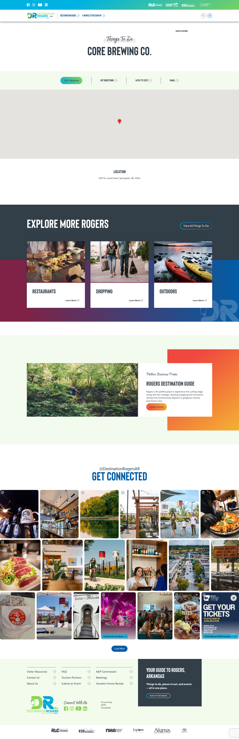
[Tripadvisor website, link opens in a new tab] (184, 730)
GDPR (103, 705)
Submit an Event (71, 683)
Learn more (156, 406)
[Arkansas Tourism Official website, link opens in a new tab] (162, 730)
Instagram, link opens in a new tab (33, 4)
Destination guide (68, 15)
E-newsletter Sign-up (91, 15)
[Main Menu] (209, 15)
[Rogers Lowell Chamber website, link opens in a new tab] (59, 730)
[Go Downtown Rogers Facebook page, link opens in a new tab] (87, 730)
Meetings (101, 677)
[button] (119, 121)
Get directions (107, 80)
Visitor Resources (37, 671)
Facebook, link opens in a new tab (28, 4)
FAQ (64, 671)
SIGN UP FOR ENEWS (158, 696)
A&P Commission (106, 671)
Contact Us (33, 677)
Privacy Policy (106, 702)
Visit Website (71, 80)
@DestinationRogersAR (119, 468)
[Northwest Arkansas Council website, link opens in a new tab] (114, 730)
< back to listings (181, 31)
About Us (32, 683)
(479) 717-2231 (141, 80)
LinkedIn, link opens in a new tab (46, 4)
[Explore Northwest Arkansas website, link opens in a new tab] (138, 730)
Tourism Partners (71, 677)
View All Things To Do (196, 225)
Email (172, 80)
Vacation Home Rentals (110, 683)
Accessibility (106, 708)
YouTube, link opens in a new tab (40, 4)
